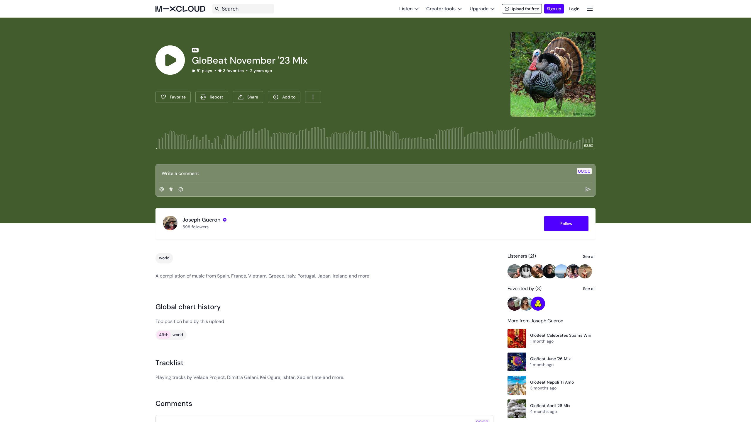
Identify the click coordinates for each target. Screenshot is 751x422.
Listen (405, 9)
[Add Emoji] (180, 189)
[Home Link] (180, 9)
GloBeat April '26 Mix (550, 405)
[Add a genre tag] (171, 189)
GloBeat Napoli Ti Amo (552, 382)
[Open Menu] (590, 9)
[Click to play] (170, 60)
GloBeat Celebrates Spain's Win (560, 335)
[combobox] (313, 97)
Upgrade (479, 9)
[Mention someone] (161, 189)
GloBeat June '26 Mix (550, 358)
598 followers (195, 226)
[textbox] (365, 173)
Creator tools (441, 9)
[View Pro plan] (224, 220)
